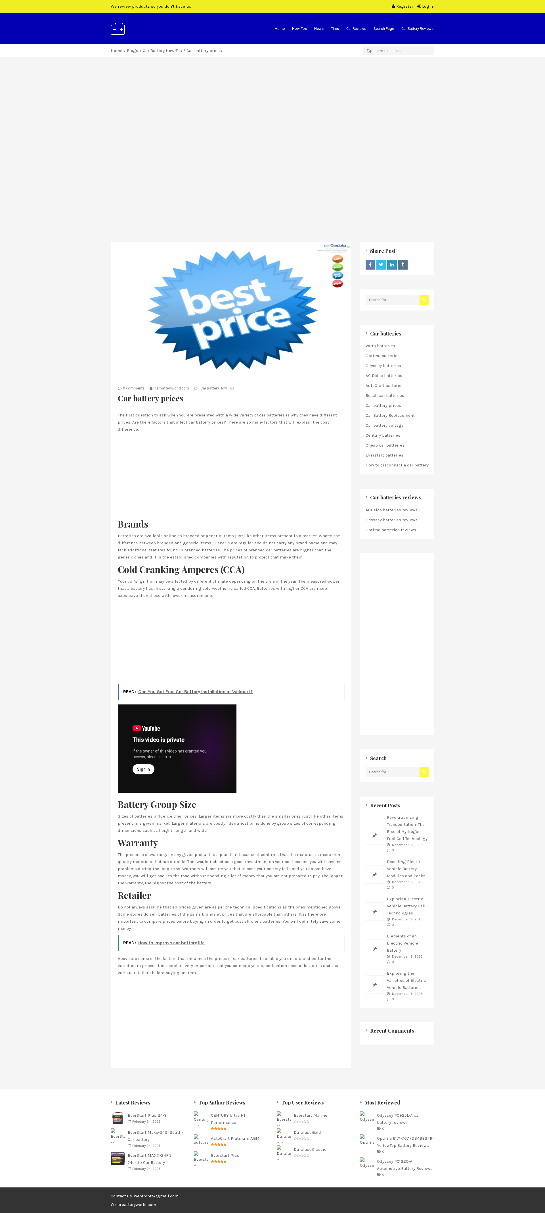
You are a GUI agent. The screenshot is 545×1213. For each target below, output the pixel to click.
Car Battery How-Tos (162, 50)
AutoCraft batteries (385, 385)
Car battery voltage (385, 425)
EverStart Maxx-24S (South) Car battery (155, 1136)
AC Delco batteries (384, 375)
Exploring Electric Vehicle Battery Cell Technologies (406, 906)
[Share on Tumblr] (403, 265)
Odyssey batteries (383, 365)
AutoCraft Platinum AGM (235, 1138)
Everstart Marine (310, 1115)
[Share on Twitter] (381, 265)
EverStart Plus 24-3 (147, 1115)
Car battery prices (383, 405)
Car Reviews (356, 28)
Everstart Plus (225, 1155)
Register (404, 6)
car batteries (246, 958)
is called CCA (242, 588)
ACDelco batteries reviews (392, 509)
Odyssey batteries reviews (392, 519)
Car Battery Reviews (417, 28)
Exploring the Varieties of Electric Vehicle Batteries (406, 980)
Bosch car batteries (385, 395)
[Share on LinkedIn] (392, 265)
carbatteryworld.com (171, 388)
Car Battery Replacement (390, 415)
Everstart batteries (384, 455)
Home (280, 28)
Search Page (384, 28)
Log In (427, 6)
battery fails (279, 868)
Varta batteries (380, 345)
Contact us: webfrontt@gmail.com (145, 1196)
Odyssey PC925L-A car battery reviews (398, 1119)
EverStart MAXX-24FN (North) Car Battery (149, 1159)
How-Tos (299, 28)
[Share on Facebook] (370, 265)
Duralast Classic (310, 1149)
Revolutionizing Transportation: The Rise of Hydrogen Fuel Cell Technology (407, 828)
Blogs (132, 50)
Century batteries (383, 435)
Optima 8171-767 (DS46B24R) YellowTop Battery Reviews (405, 1142)
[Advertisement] (272, 118)
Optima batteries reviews (391, 529)
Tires (335, 28)
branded (165, 542)
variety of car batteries (262, 415)
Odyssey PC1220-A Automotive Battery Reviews (405, 1165)
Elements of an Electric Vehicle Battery (402, 943)
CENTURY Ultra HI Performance (228, 1119)
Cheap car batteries (385, 445)
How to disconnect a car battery (397, 465)
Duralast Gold (307, 1132)
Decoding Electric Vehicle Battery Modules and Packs (406, 868)
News (319, 28)
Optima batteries (383, 355)
